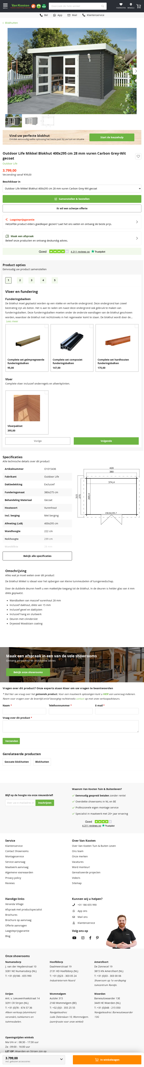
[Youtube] (74, 938)
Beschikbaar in (11, 181)
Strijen (9, 993)
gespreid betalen (99, 795)
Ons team (77, 851)
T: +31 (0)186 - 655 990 (18, 975)
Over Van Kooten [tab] (84, 841)
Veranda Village (14, 904)
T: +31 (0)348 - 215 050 (107, 1007)
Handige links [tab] (14, 899)
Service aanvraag (15, 861)
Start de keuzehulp (111, 137)
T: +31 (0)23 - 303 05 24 (63, 975)
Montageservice (14, 856)
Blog (7, 936)
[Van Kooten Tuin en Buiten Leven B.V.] (28, 6)
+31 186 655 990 (87, 904)
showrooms (95, 801)
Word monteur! (81, 867)
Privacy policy (13, 877)
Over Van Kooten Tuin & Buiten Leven (94, 845)
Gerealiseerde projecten (86, 872)
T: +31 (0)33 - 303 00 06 (107, 975)
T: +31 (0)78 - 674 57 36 (18, 1007)
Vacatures (78, 861)
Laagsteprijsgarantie (17, 930)
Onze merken (80, 856)
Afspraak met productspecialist (23, 909)
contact (80, 698)
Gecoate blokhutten (17, 761)
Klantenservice (14, 845)
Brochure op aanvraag (18, 920)
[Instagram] (83, 938)
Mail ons (83, 917)
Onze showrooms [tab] (17, 956)
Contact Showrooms (17, 851)
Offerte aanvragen (16, 925)
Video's (76, 877)
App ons (82, 911)
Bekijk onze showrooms (28, 672)
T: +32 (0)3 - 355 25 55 (62, 1007)
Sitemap (77, 883)
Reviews (10, 883)
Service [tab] (10, 841)
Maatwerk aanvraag (16, 867)
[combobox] (78, 6)
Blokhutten (11, 22)
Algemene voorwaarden (19, 872)
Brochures (11, 914)
